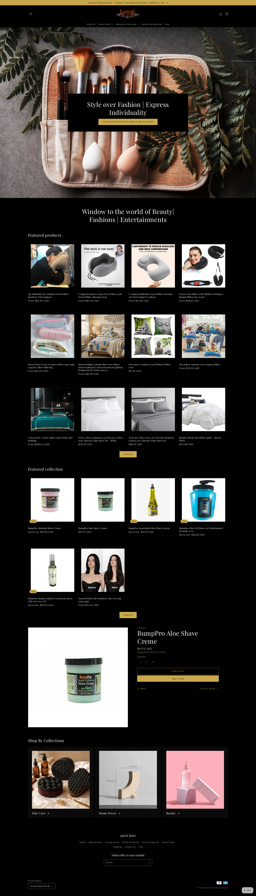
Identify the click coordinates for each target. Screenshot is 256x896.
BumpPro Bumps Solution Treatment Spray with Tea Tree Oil (50, 600)
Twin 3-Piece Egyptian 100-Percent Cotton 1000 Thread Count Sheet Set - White (100, 439)
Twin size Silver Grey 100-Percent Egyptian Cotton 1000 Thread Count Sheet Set (151, 439)
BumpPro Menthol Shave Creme (44, 528)
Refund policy (96, 842)
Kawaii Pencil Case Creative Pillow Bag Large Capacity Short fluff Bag (51, 366)
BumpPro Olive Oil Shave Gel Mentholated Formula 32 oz (201, 529)
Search (82, 842)
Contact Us (130, 847)
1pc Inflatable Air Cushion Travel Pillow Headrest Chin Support (48, 295)
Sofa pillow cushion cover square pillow (199, 364)
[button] (31, 14)
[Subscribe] (149, 862)
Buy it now (178, 678)
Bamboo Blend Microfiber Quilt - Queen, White (200, 439)
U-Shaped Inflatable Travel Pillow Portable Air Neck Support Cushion (151, 295)
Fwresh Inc (208, 888)
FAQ (141, 847)
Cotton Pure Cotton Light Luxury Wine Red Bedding (50, 439)
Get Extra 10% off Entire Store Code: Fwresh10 (128, 121)
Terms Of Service (130, 842)
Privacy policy (112, 842)
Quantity (141, 657)
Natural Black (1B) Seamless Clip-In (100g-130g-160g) (100, 600)
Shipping (141, 652)
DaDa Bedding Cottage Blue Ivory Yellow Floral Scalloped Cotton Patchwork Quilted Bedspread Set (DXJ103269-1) (100, 367)
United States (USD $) (40, 886)
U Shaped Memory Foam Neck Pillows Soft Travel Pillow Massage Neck (100, 295)
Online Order (168, 842)
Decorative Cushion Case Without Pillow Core (150, 366)
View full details (207, 688)
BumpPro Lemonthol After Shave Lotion (149, 528)
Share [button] (143, 688)
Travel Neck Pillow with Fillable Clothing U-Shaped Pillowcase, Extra (202, 295)
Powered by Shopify (220, 888)
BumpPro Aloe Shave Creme (92, 528)
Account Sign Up (150, 842)
